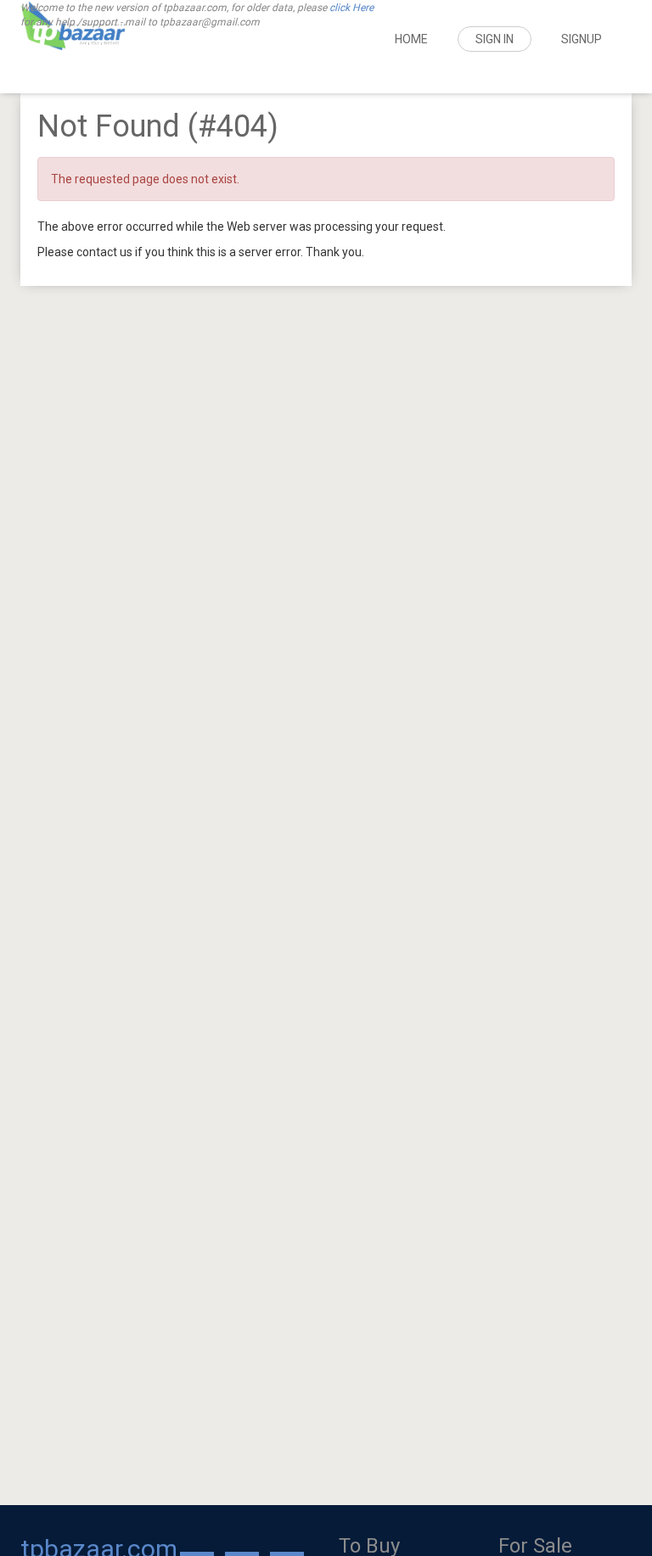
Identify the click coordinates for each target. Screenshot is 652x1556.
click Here (351, 8)
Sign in (494, 39)
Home (411, 39)
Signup (581, 39)
